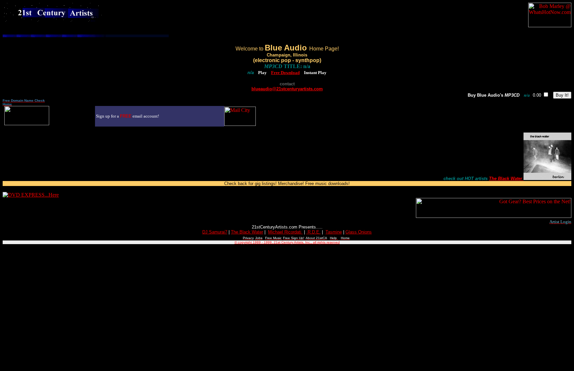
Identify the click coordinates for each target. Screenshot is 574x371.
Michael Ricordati (285, 232)
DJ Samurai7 (214, 232)
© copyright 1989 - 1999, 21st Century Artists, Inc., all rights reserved (287, 242)
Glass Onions (358, 232)
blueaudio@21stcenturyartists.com (287, 88)
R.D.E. (313, 232)
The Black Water (505, 178)
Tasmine (334, 232)
